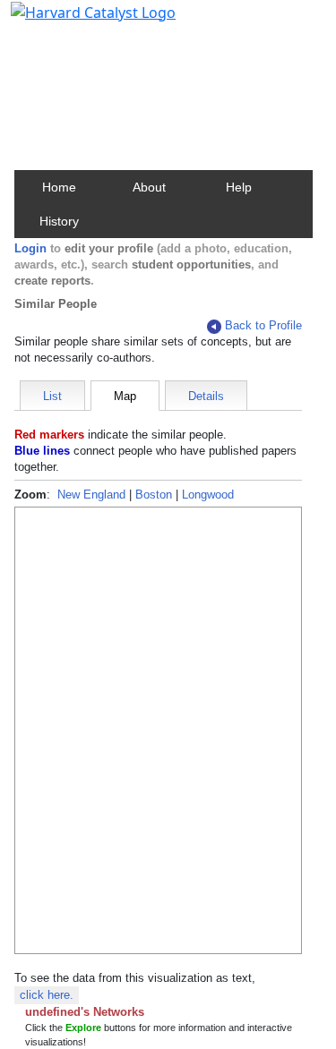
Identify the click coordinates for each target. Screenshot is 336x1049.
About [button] (149, 187)
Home (59, 187)
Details (206, 396)
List (52, 396)
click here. (46, 995)
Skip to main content (74, 21)
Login (30, 248)
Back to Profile (263, 325)
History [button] (59, 221)
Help (239, 187)
